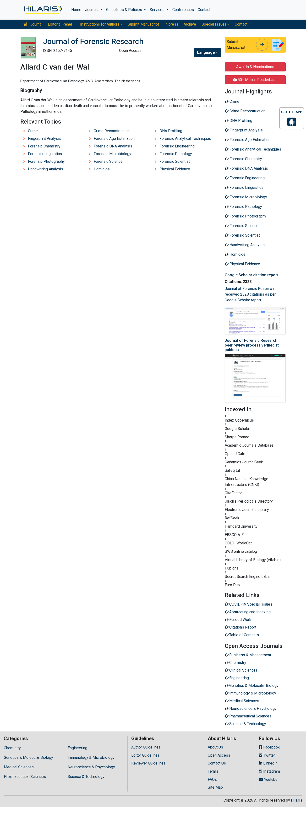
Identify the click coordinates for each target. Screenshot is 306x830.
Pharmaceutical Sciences (25, 776)
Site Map (215, 787)
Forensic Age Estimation (114, 138)
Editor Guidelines (145, 755)
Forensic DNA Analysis (113, 146)
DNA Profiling (170, 131)
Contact (204, 9)
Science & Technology (86, 776)
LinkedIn (270, 763)
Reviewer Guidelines (148, 763)
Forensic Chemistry (44, 146)
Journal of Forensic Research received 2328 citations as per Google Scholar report (250, 294)
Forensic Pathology (175, 154)
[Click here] (43, 10)
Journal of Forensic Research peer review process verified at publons (252, 345)
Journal (35, 24)
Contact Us (217, 763)
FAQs (212, 779)
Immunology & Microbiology (91, 757)
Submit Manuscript (143, 24)
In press (171, 24)
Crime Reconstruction (112, 131)
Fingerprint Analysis (44, 138)
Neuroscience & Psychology (91, 767)
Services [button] (157, 9)
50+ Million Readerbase (257, 79)
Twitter (268, 755)
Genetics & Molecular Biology (28, 757)
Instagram (271, 771)
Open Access (219, 755)
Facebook (271, 747)
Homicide (102, 169)
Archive (190, 24)
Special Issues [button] (214, 24)
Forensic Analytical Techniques (185, 138)
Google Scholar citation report (251, 275)
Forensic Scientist (174, 161)
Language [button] (206, 52)
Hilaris (296, 800)
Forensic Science (108, 161)
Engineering (77, 748)
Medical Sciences (19, 767)
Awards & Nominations (255, 67)
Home (76, 9)
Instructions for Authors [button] (100, 24)
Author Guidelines (146, 747)
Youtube (270, 779)
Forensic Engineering (177, 146)
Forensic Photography (46, 161)
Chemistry (12, 748)
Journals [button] (92, 9)
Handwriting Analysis (45, 169)
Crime (33, 131)
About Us (215, 747)
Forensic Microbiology (112, 154)
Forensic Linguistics (45, 154)
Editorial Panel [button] (60, 24)
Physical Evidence (174, 169)
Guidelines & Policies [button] (124, 9)
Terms (213, 771)
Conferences (183, 9)
